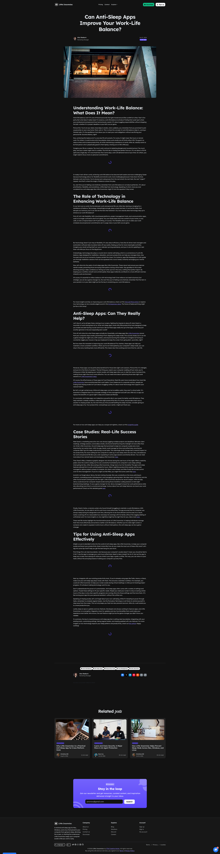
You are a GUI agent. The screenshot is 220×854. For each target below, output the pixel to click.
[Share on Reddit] (137, 672)
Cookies (163, 845)
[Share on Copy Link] (145, 672)
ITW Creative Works (113, 848)
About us (86, 827)
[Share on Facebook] (122, 672)
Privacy (155, 845)
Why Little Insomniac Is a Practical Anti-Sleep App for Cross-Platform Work (70, 745)
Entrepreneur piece (114, 303)
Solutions (114, 829)
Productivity (60, 740)
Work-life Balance (86, 665)
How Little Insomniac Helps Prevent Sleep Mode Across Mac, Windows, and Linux (148, 745)
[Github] (83, 845)
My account (143, 832)
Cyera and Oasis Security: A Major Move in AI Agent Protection (108, 744)
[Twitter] (73, 845)
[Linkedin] (80, 845)
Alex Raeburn (81, 37)
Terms (148, 845)
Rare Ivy (101, 751)
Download (86, 834)
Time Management (123, 665)
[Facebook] (75, 845)
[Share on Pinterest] (133, 672)
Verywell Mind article (132, 301)
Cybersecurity (98, 740)
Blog (112, 827)
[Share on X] (126, 672)
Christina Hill (64, 751)
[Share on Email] (141, 672)
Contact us (86, 832)
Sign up (141, 827)
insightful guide (133, 423)
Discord (113, 832)
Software (135, 740)
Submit (129, 799)
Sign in (141, 829)
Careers (113, 834)
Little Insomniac (133, 332)
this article (132, 621)
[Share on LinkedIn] (130, 672)
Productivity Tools (110, 665)
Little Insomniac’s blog (88, 375)
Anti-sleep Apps (98, 665)
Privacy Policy (129, 851)
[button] (148, 4)
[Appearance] (69, 844)
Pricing (85, 829)
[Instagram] (78, 845)
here (116, 455)
